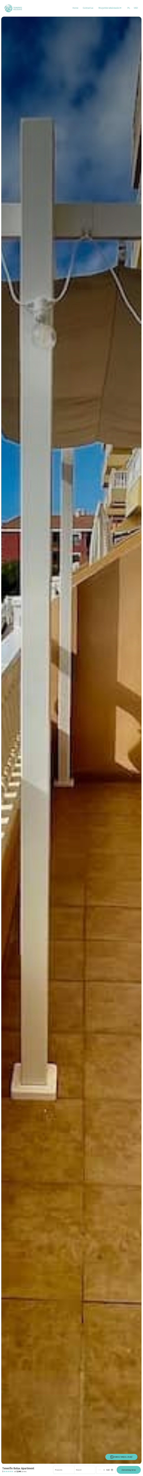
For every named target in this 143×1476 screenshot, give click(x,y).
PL (128, 7)
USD (136, 7)
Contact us (88, 7)
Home (75, 7)
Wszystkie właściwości (109, 7)
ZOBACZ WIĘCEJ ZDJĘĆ (123, 1457)
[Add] (112, 1470)
